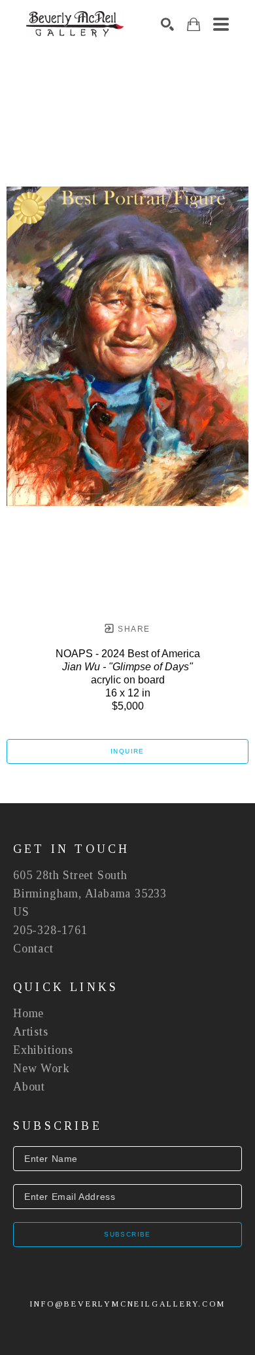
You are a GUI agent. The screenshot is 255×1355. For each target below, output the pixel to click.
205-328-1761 (50, 930)
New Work (41, 1068)
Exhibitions (43, 1050)
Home (28, 1013)
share (132, 629)
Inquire (127, 751)
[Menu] (221, 24)
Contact (33, 948)
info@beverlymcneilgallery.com (127, 1304)
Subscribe (127, 1234)
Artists (30, 1032)
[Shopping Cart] (193, 24)
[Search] (167, 24)
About (29, 1087)
